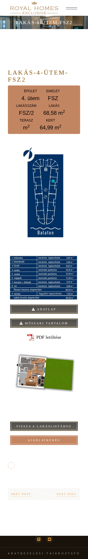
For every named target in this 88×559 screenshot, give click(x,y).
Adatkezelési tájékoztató (44, 553)
